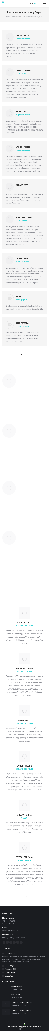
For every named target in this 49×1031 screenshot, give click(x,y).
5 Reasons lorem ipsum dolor (22, 1002)
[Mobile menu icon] (44, 3)
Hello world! (15, 994)
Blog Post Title (16, 986)
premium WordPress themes (31, 1027)
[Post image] (6, 988)
